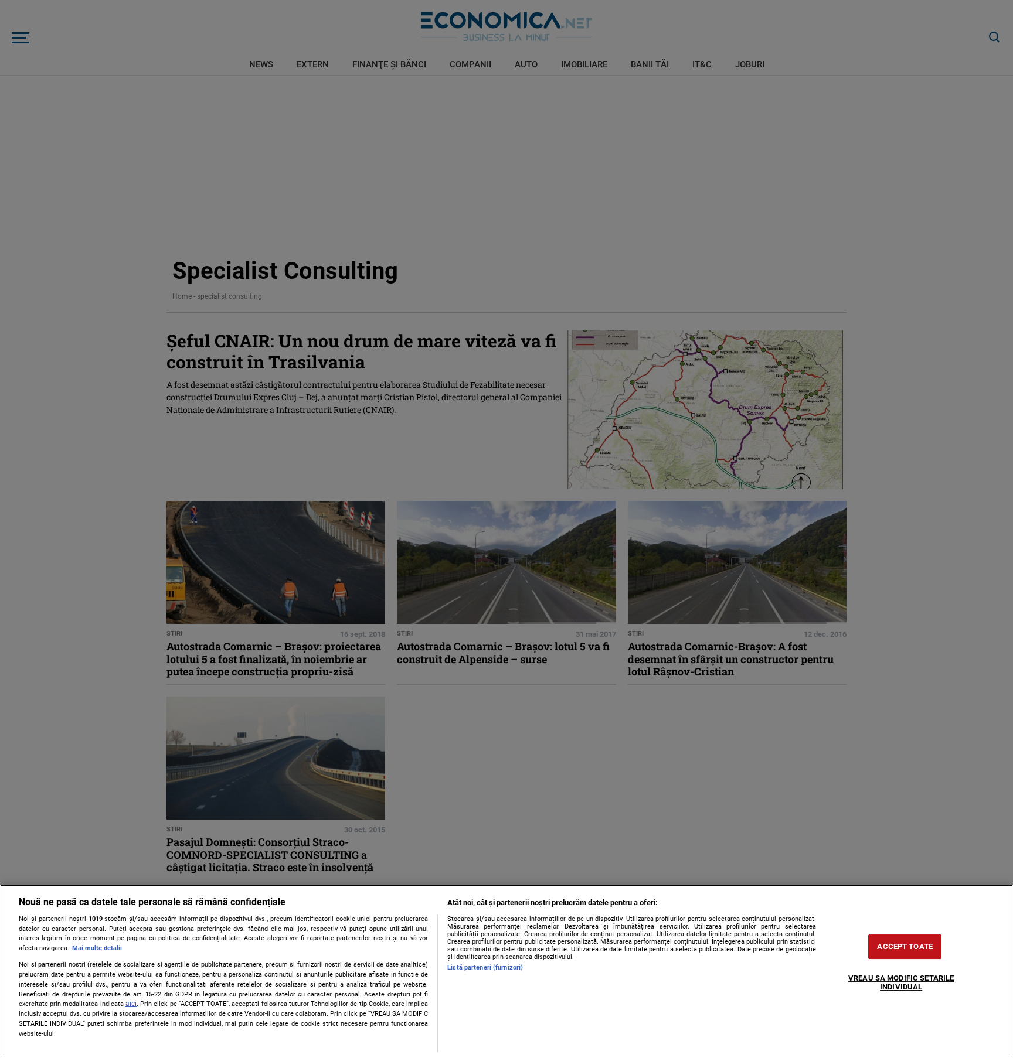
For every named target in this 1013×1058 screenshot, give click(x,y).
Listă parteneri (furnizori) (485, 967)
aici (131, 1003)
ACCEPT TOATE (905, 946)
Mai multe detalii (97, 948)
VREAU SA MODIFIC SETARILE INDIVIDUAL (901, 983)
